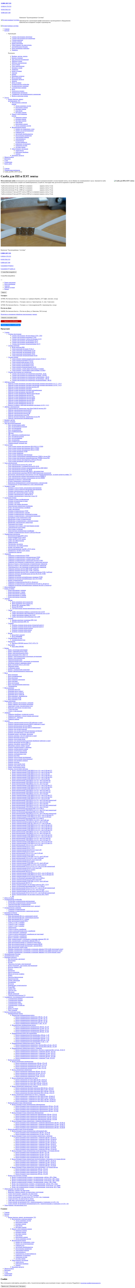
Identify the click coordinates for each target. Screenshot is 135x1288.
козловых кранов (20, 109)
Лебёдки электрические (19, 63)
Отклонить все (14, 1286)
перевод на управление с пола (24, 129)
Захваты (14, 81)
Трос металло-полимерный (20, 59)
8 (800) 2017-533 (6, 3)
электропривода (20, 139)
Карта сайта (8, 164)
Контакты (7, 159)
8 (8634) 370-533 (6, 6)
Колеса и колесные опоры (20, 96)
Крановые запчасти (18, 79)
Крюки (14, 74)
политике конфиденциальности (91, 1283)
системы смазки (20, 147)
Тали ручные (16, 64)
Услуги (6, 97)
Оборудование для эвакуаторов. (22, 45)
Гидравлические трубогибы (20, 84)
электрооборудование (22, 137)
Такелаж (14, 73)
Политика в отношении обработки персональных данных (19, 314)
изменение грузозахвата (22, 144)
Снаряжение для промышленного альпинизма (26, 94)
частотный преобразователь (24, 134)
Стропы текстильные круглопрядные (23, 38)
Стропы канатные (17, 40)
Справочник (8, 162)
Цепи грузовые (16, 82)
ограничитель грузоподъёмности (21, 141)
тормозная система (21, 145)
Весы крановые (16, 78)
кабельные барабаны (21, 152)
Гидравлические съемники (20, 86)
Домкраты (15, 69)
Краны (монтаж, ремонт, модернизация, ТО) (15, 100)
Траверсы (15, 50)
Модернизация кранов (19, 127)
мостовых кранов (20, 112)
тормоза (17, 154)
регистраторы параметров (23, 135)
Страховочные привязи (19, 87)
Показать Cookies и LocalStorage (11, 325)
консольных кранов (21, 107)
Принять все (4, 1286)
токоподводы (19, 150)
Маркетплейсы (9, 157)
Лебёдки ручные (17, 61)
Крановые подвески (18, 76)
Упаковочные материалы (19, 92)
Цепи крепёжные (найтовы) (20, 48)
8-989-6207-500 (5, 12)
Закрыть (3, 292)
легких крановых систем (23, 106)
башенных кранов (21, 117)
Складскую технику (18, 91)
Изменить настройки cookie (9, 317)
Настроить (22, 1286)
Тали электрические (18, 66)
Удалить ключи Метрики (11, 321)
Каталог (6, 30)
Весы (13, 89)
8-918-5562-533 (5, 9)
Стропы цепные (17, 42)
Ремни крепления (17, 43)
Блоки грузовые (17, 71)
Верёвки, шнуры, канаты (19, 56)
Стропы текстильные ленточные (22, 37)
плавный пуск (19, 132)
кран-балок (18, 111)
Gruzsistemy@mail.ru (7, 265)
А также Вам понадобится (8, 272)
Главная (6, 29)
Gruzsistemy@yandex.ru (8, 269)
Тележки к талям (17, 68)
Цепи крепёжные (9, 284)
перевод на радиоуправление (24, 130)
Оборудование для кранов (20, 149)
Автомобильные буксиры (20, 46)
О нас (6, 160)
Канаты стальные (17, 58)
